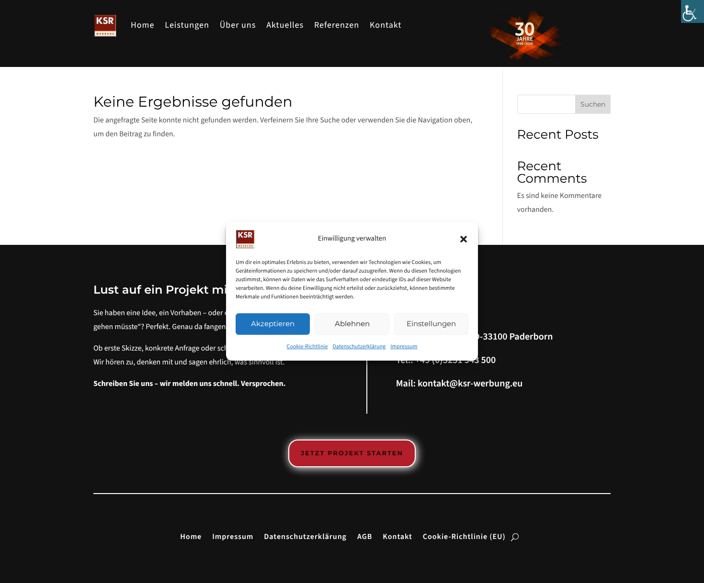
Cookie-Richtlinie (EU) (464, 536)
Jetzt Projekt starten (352, 453)
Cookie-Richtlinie (307, 346)
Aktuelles (285, 26)
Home (142, 26)
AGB (364, 536)
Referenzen (336, 26)
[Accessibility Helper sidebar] (692, 11)
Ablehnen (352, 323)
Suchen (592, 104)
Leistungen (187, 26)
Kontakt (385, 26)
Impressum (403, 346)
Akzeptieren (273, 323)
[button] (463, 239)
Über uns (238, 26)
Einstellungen (431, 323)
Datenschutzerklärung (359, 346)
